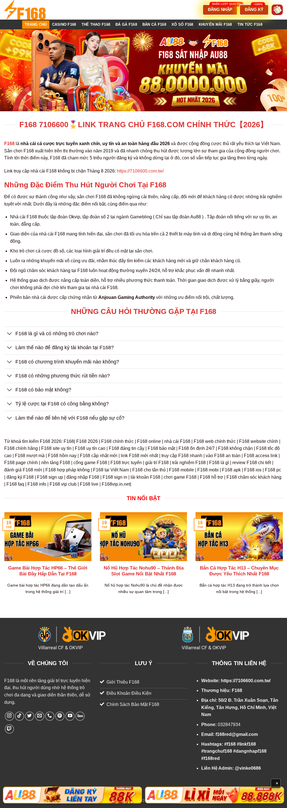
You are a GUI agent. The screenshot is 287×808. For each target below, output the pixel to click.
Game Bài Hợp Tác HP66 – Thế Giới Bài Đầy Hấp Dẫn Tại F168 (47, 571)
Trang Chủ (36, 24)
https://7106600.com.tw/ (140, 171)
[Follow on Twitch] (9, 729)
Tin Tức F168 (249, 24)
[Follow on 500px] (80, 716)
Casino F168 (64, 24)
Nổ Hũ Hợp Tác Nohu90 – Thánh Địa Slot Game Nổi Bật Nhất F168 (144, 571)
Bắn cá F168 (154, 24)
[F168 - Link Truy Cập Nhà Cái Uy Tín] (32, 10)
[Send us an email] (39, 716)
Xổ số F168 (182, 24)
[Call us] (49, 716)
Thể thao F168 (96, 24)
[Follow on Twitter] (29, 716)
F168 (9, 680)
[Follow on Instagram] (9, 716)
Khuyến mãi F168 (215, 24)
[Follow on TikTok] (19, 716)
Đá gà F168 (126, 24)
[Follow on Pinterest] (59, 716)
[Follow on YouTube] (70, 716)
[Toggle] (9, 334)
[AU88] (72, 795)
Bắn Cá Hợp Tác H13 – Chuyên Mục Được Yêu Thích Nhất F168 (239, 571)
